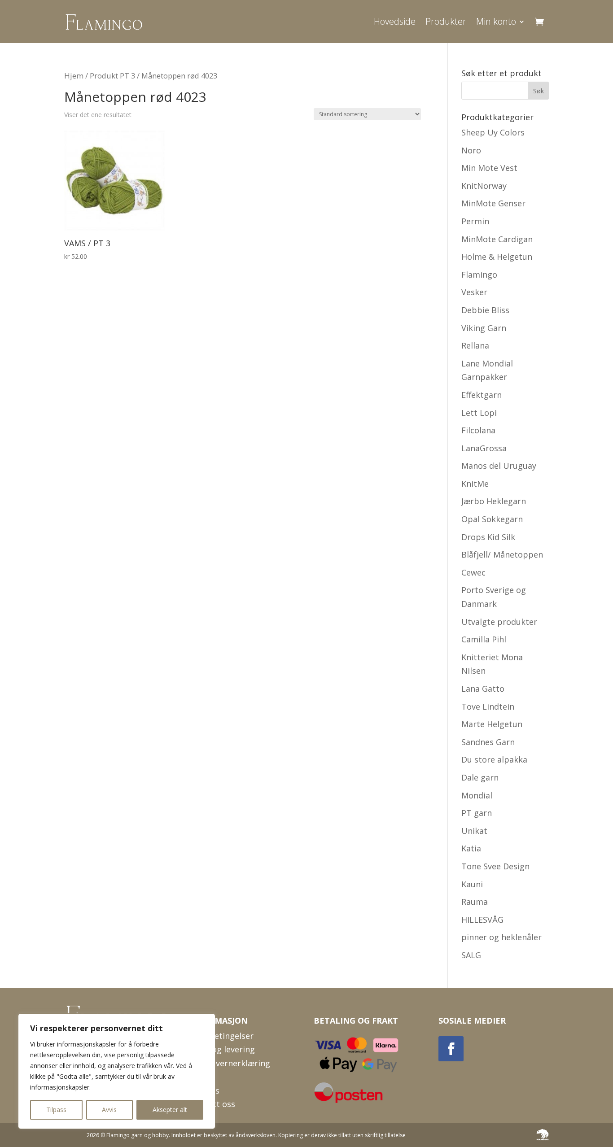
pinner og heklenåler (501, 937)
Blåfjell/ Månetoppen (502, 554)
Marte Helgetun (491, 724)
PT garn (476, 812)
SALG (471, 955)
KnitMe (475, 483)
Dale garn (480, 777)
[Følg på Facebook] (451, 1048)
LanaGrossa (484, 448)
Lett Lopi (479, 412)
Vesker (474, 292)
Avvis (109, 1109)
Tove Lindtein (487, 706)
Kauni (472, 884)
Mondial (476, 795)
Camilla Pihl (483, 639)
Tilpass (56, 1109)
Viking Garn (483, 328)
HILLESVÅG (482, 919)
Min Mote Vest (489, 167)
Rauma (474, 901)
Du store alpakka (494, 759)
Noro (471, 150)
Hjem (73, 75)
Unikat (474, 830)
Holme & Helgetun (496, 256)
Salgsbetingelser (221, 1035)
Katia (471, 848)
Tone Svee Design (495, 866)
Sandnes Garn (488, 742)
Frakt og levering (222, 1049)
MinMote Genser (493, 203)
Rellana (475, 345)
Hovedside (395, 21)
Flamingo (479, 274)
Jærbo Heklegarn (493, 501)
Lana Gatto (482, 688)
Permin (475, 221)
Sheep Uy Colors (493, 132)
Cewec (473, 572)
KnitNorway (484, 185)
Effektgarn (481, 394)
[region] (116, 1071)
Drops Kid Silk (488, 537)
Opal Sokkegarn (492, 519)
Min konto (496, 21)
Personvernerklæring (229, 1063)
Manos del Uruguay (498, 465)
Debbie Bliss (485, 310)
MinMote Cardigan (497, 239)
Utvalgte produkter (499, 621)
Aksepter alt (170, 1109)
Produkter (445, 21)
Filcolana (478, 430)
